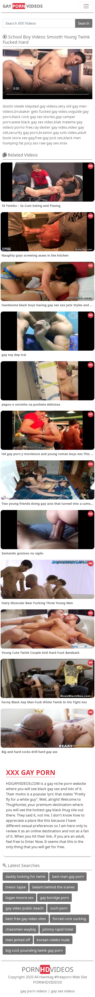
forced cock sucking (69, 918)
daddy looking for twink (26, 876)
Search (83, 23)
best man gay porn (68, 876)
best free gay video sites (26, 918)
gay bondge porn (54, 897)
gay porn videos (33, 991)
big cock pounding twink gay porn (34, 950)
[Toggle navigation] (86, 6)
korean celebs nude (53, 939)
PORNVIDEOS (47, 969)
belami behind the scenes (53, 887)
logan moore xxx (19, 897)
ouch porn (59, 908)
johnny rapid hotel (57, 929)
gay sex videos (63, 991)
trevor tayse (16, 887)
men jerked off (18, 939)
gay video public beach (25, 908)
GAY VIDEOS (23, 6)
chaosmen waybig (21, 929)
